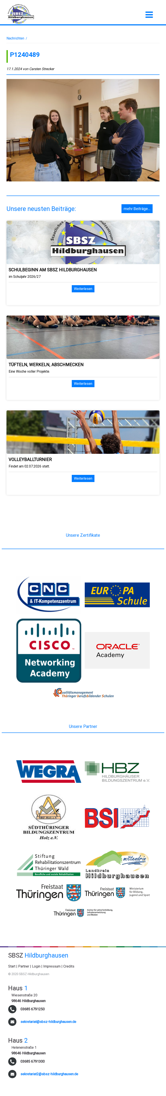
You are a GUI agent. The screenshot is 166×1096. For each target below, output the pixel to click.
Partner (23, 966)
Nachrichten (15, 38)
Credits (68, 966)
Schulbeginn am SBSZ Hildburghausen (53, 269)
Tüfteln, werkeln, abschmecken (46, 364)
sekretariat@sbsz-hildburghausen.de (48, 1022)
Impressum (52, 966)
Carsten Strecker (41, 69)
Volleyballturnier (30, 459)
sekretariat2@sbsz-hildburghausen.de (49, 1074)
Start (11, 966)
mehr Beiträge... (137, 208)
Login (36, 966)
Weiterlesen (83, 289)
